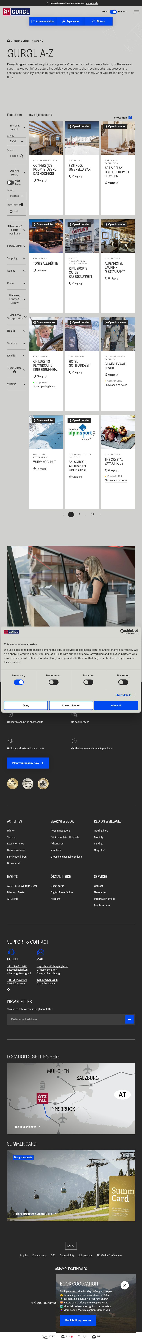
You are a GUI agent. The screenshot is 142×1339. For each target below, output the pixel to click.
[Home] (8, 41)
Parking (98, 843)
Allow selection (71, 705)
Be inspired (13, 863)
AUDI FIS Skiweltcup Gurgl (22, 886)
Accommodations (60, 830)
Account (55, 899)
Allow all (116, 705)
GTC (53, 1255)
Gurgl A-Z (38, 40)
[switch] (54, 682)
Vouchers (56, 850)
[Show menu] (136, 11)
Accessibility (67, 1255)
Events (12, 876)
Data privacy (39, 1255)
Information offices (104, 899)
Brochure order (102, 905)
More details (92, 3)
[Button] (129, 1019)
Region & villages (108, 821)
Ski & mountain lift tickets (65, 837)
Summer (11, 837)
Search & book (62, 821)
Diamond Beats (15, 892)
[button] (16, 127)
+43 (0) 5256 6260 (17, 966)
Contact (98, 886)
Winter (11, 830)
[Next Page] (100, 514)
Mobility (98, 837)
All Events (12, 899)
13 (92, 514)
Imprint (24, 1255)
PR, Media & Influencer (109, 1255)
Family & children (16, 856)
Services (101, 876)
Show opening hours (44, 386)
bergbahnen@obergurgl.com (52, 966)
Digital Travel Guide (62, 892)
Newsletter (100, 892)
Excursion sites (15, 843)
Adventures (57, 843)
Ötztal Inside (61, 876)
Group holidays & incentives (66, 856)
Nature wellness (16, 850)
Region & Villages (22, 40)
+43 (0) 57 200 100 (17, 979)
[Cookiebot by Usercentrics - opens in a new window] (123, 631)
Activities (14, 821)
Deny (26, 705)
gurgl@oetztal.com (47, 979)
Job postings (85, 1255)
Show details (123, 694)
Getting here (101, 830)
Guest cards (57, 886)
